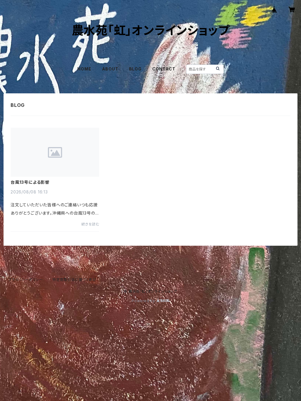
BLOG (135, 68)
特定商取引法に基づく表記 (74, 279)
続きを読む (90, 224)
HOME (84, 68)
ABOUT (110, 68)
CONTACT (163, 68)
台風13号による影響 (30, 182)
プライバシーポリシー (25, 279)
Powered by (144, 301)
